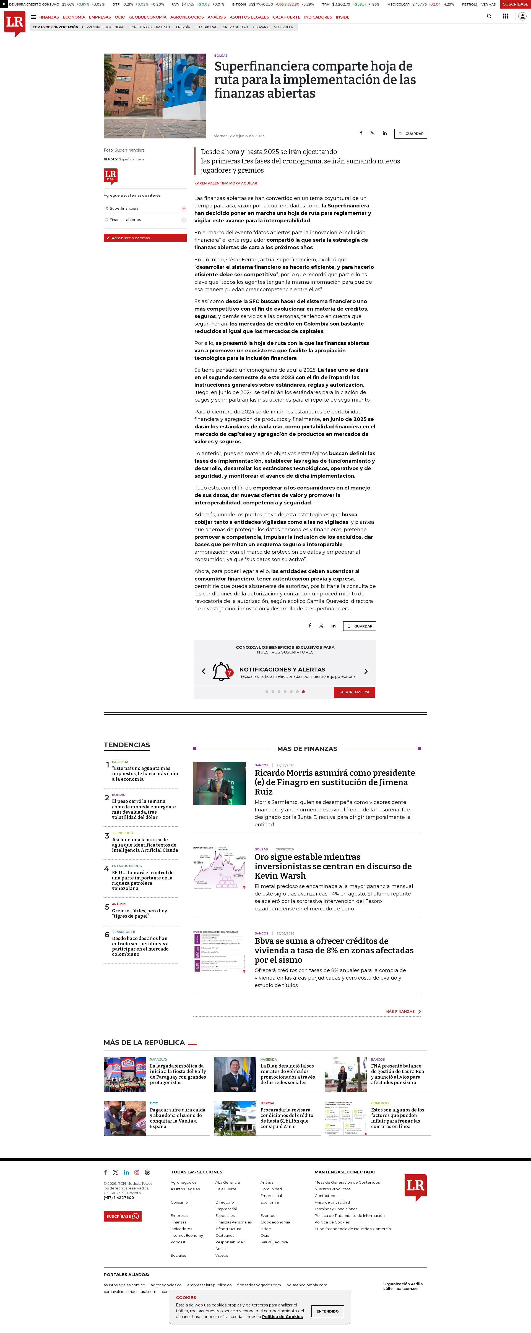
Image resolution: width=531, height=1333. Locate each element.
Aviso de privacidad (332, 1202)
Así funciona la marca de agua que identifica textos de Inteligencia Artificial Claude (145, 845)
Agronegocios (183, 1182)
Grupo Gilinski (235, 27)
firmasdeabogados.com (259, 1285)
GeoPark (261, 27)
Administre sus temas (130, 238)
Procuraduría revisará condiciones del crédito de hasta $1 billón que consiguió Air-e (287, 1118)
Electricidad (206, 27)
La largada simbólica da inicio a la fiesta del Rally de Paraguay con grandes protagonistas (178, 1074)
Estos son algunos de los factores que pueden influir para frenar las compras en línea (397, 1118)
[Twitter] (372, 133)
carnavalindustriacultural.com (130, 1291)
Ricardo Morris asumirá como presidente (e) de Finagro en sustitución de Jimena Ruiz (335, 782)
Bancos (378, 1059)
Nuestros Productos (332, 1189)
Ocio (154, 1103)
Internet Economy (187, 1235)
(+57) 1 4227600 (119, 1197)
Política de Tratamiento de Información (350, 1215)
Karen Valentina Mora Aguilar (225, 183)
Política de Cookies (282, 1316)
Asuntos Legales (185, 1189)
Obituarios (224, 1235)
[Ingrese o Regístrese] (522, 16)
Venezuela (283, 27)
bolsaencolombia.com (307, 1285)
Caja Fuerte (225, 1189)
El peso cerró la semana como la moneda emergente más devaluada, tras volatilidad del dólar (144, 809)
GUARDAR (414, 134)
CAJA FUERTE (286, 17)
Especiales (225, 1215)
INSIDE (342, 17)
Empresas (179, 1215)
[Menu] (34, 17)
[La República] (14, 24)
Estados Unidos (127, 866)
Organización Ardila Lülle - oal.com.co (403, 1286)
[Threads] (150, 1173)
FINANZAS (48, 17)
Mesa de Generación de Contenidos (347, 1182)
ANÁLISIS (217, 17)
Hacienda (120, 762)
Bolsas (118, 795)
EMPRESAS (100, 17)
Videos (221, 1255)
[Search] (489, 16)
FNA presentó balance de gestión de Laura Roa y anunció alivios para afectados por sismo (397, 1074)
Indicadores (181, 1229)
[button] (201, 672)
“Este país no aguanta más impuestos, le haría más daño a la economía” (145, 774)
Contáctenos (326, 1195)
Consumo (179, 1202)
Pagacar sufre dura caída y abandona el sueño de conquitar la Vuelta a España (177, 1118)
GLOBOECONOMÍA (147, 17)
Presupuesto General (106, 27)
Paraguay (158, 1059)
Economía (270, 1202)
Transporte (123, 932)
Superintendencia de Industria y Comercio (353, 1229)
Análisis (119, 904)
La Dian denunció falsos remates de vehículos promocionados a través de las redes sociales (288, 1074)
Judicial (268, 1103)
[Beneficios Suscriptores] (505, 16)
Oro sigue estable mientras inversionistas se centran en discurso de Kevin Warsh (333, 866)
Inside (266, 1229)
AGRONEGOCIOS (187, 17)
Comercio (380, 1103)
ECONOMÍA (74, 17)
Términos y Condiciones (336, 1209)
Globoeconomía (275, 1222)
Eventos (268, 1215)
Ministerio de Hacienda (151, 27)
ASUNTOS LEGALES (249, 17)
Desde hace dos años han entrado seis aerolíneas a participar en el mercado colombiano (140, 946)
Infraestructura (228, 1229)
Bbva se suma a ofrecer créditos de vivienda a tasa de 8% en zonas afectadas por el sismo (334, 950)
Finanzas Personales (233, 1222)
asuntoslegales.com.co (124, 1285)
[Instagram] (139, 1173)
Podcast (178, 1242)
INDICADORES (318, 17)
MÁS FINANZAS (400, 1011)
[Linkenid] (128, 1173)
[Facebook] (361, 133)
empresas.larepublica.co (209, 1285)
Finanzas (178, 1222)
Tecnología (123, 833)
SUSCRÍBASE (515, 4)
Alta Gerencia (227, 1182)
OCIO (120, 17)
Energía (183, 27)
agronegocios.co (166, 1285)
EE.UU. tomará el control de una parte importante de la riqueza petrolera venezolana (143, 880)
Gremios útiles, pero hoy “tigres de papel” (139, 913)
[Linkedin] (385, 133)
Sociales (178, 1255)
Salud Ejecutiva (274, 1242)
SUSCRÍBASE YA (354, 692)
